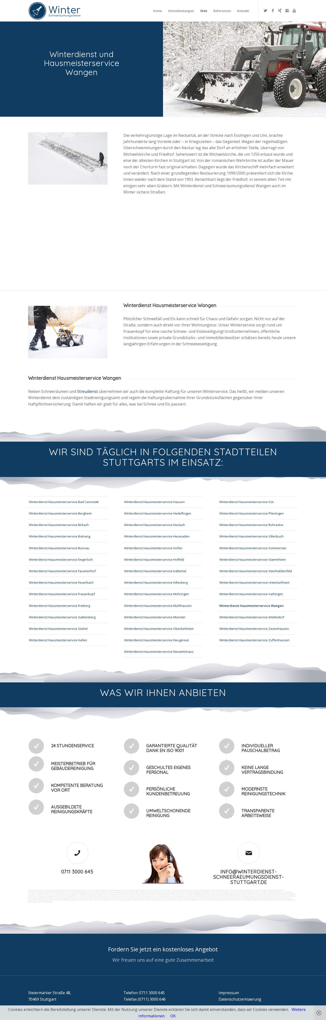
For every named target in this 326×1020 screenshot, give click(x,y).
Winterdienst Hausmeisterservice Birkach (59, 525)
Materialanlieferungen (268, 896)
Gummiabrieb (236, 892)
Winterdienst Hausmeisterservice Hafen (58, 640)
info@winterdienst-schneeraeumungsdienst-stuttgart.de (248, 877)
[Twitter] (265, 10)
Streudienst (87, 391)
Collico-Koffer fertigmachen (187, 898)
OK (173, 1016)
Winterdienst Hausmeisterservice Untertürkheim (254, 582)
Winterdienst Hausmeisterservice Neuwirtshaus (159, 651)
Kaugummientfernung (204, 892)
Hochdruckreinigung (222, 892)
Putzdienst (163, 894)
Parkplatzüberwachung (270, 900)
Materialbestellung (248, 898)
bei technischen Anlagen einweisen (246, 900)
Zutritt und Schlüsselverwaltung (199, 896)
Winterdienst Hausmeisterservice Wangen (251, 605)
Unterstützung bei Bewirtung (157, 900)
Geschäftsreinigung (74, 890)
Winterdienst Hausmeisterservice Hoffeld (154, 559)
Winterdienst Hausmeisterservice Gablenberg (62, 617)
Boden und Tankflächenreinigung (74, 892)
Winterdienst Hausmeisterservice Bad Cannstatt (64, 502)
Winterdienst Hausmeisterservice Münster (154, 617)
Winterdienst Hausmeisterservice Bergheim (60, 513)
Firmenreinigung (46, 890)
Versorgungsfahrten (286, 896)
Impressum (229, 992)
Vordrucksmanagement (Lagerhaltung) (216, 898)
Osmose (32, 896)
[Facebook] (272, 10)
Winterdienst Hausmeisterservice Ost (246, 502)
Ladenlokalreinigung (114, 890)
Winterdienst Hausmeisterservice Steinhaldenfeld (255, 571)
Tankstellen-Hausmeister (252, 894)
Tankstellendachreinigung (118, 892)
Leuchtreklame (123, 894)
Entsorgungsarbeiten (36, 898)
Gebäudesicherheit (79, 900)
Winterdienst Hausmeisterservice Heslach (154, 525)
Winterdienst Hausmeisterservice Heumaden (156, 536)
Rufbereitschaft (138, 900)
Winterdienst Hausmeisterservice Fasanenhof (62, 571)
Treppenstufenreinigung (106, 894)
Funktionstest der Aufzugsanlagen (117, 900)
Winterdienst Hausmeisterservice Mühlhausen (158, 605)
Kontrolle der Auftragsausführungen (216, 900)
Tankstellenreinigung (52, 892)
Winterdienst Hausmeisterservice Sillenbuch (251, 536)
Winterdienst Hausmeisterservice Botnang (59, 536)
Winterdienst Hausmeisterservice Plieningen (251, 513)
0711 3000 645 (77, 872)
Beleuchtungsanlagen (138, 894)
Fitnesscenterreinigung (176, 896)
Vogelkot (288, 892)
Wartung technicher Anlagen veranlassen (241, 896)
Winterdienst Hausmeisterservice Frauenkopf (62, 594)
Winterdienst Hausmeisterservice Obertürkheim (159, 628)
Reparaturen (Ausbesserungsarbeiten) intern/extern (111, 898)
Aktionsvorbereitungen (179, 900)
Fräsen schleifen (261, 892)
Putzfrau (156, 890)
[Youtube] (294, 10)
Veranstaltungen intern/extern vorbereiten (71, 898)
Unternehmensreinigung (181, 890)
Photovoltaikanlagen (196, 894)
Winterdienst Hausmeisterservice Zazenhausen (254, 628)
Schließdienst (195, 900)
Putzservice (166, 890)
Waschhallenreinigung (137, 892)
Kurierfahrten (218, 896)
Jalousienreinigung (144, 896)
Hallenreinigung (267, 890)
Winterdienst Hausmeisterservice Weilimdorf (251, 617)
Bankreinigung (59, 890)
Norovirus (182, 894)
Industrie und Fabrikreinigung (94, 890)
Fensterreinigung (159, 896)
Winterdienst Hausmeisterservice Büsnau (59, 548)
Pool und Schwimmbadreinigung (86, 896)
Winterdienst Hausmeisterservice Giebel (58, 628)
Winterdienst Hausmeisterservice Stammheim (252, 559)
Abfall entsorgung (253, 890)
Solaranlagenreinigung (232, 894)
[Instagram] (287, 10)
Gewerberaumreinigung (109, 896)
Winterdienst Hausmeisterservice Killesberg (156, 582)
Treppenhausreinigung (86, 894)
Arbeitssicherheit (94, 900)
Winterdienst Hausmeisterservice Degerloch (61, 559)
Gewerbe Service (145, 890)
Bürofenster (153, 894)
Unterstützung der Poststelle (163, 898)
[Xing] (280, 10)
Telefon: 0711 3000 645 (144, 992)
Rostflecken (57, 894)
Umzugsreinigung (271, 894)
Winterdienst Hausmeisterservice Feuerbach (61, 582)
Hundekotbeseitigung (200, 890)
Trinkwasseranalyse (236, 890)
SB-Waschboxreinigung (97, 892)
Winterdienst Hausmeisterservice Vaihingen (251, 594)
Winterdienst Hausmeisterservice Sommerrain (252, 548)
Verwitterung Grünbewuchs (39, 894)
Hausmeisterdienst (127, 896)
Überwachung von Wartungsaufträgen (54, 900)
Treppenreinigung (69, 894)
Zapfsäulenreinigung (155, 892)
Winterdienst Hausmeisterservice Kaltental (155, 571)
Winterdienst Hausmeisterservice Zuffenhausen (254, 640)
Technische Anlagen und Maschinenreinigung (54, 896)
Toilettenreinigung (130, 890)
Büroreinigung (33, 890)
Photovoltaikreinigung (213, 894)
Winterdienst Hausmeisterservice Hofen (153, 548)
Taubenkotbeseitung (218, 890)
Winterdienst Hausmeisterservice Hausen (154, 502)
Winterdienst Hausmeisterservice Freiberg (59, 605)
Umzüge (50, 898)
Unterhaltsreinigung (286, 894)
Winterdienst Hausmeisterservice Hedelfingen (157, 513)
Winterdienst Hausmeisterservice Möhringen (156, 594)
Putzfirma (173, 894)
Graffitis (279, 892)
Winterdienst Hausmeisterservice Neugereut (156, 640)
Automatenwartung (142, 898)
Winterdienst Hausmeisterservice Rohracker (251, 525)
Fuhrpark (236, 898)
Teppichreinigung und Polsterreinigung (179, 892)
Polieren (272, 892)
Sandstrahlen (248, 892)
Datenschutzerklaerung (240, 999)
